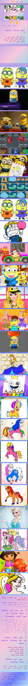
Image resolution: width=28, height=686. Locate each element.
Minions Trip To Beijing (16, 651)
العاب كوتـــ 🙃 (17, 1)
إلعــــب (14, 14)
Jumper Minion (19, 653)
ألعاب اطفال (13, 597)
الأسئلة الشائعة (22, 678)
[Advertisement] (14, 54)
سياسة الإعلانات (11, 678)
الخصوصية (23, 674)
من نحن (17, 676)
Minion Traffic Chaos (17, 655)
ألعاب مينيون (22, 666)
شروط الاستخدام (12, 674)
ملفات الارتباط (7, 676)
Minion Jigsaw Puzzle (17, 649)
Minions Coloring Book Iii (16, 647)
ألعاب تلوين (13, 666)
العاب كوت (23, 597)
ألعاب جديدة (7, 668)
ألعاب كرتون (17, 668)
